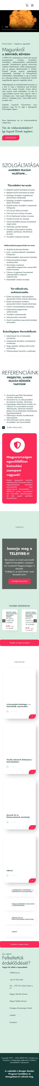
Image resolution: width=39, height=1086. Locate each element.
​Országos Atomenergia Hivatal (21, 1008)
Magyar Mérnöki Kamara (18, 994)
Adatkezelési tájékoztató (20, 1060)
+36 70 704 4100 (16, 980)
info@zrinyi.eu (15, 972)
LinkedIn (13, 1015)
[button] (19, 427)
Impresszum (25, 1062)
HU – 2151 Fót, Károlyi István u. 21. (21, 986)
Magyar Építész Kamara (18, 1001)
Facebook (13, 1022)
